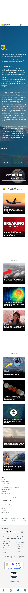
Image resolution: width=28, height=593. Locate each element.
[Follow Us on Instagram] (7, 532)
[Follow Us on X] (22, 532)
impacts (13, 81)
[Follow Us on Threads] (18, 532)
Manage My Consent (6, 489)
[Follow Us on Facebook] (3, 532)
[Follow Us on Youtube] (11, 532)
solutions (4, 85)
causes (6, 81)
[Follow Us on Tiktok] (14, 532)
